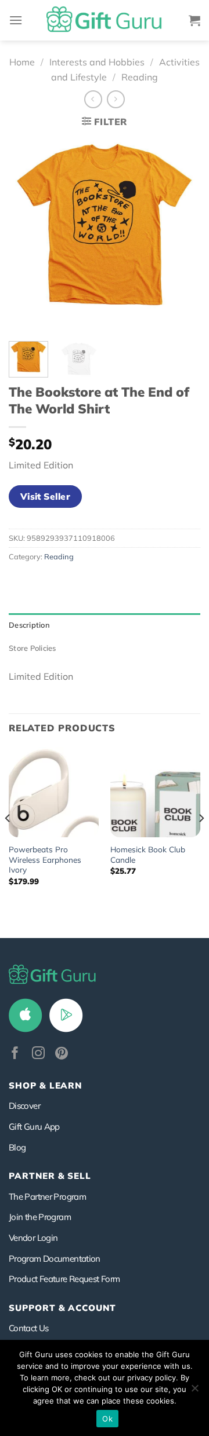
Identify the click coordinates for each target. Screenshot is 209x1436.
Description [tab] (29, 624)
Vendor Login (33, 1237)
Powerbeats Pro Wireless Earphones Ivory (45, 859)
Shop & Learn (45, 1085)
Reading (139, 77)
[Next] (181, 234)
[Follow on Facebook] (15, 1054)
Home (22, 62)
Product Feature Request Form (64, 1278)
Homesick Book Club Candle (147, 854)
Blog (17, 1147)
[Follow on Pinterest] (61, 1054)
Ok (107, 1418)
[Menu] (16, 20)
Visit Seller (45, 496)
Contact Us (29, 1328)
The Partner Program (47, 1196)
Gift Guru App (34, 1126)
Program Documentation (54, 1258)
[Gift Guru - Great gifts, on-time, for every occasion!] (104, 20)
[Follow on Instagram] (38, 1054)
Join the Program (40, 1216)
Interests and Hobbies (97, 62)
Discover (24, 1105)
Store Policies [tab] (32, 648)
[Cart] (194, 20)
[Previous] (27, 234)
